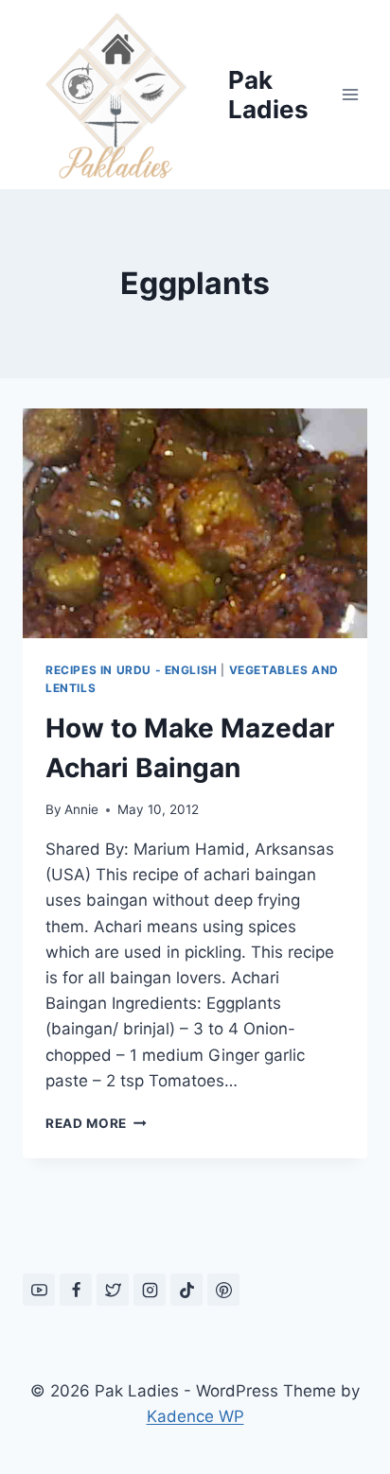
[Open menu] (349, 94)
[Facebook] (76, 1290)
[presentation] (195, 523)
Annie (81, 809)
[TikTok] (186, 1290)
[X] (113, 1290)
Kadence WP (195, 1416)
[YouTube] (39, 1290)
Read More (96, 1123)
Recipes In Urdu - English (131, 670)
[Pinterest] (223, 1290)
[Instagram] (149, 1290)
